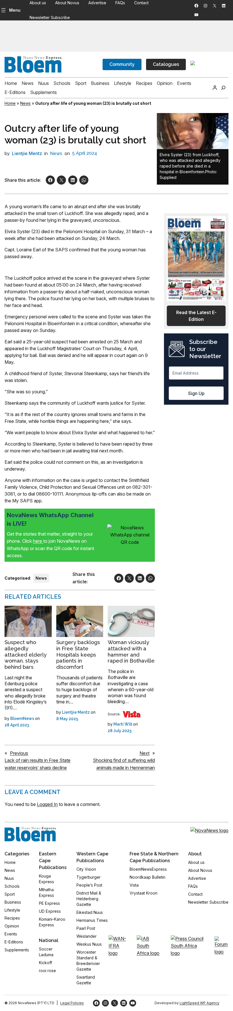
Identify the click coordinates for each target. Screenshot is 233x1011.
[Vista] (131, 714)
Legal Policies (72, 1003)
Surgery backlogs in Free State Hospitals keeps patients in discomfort (78, 654)
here (38, 541)
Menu (14, 10)
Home (10, 103)
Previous (19, 753)
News (25, 103)
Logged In (47, 804)
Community (122, 64)
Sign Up (196, 393)
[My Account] (214, 87)
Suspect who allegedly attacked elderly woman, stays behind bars (26, 654)
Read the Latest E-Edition (196, 316)
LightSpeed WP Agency (199, 1003)
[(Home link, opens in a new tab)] (30, 834)
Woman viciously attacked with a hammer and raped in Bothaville (131, 651)
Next (144, 753)
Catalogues (166, 64)
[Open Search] (223, 88)
